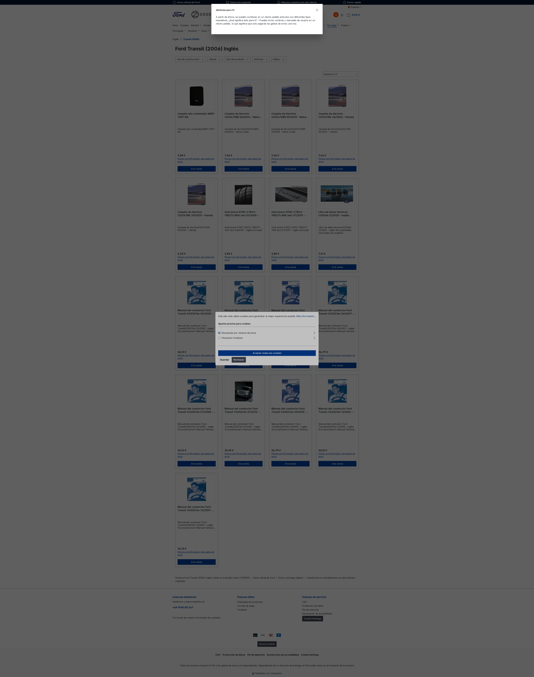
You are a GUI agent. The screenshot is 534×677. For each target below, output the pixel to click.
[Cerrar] (317, 10)
